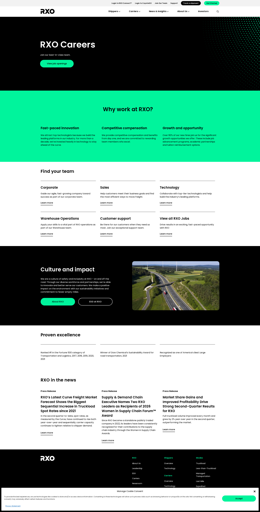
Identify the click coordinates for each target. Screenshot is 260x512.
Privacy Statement (12, 506)
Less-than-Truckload (206, 468)
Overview (168, 463)
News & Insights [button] (157, 11)
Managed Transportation (203, 475)
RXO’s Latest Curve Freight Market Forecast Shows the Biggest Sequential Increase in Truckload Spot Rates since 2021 (69, 404)
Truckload (200, 463)
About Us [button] (182, 11)
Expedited (200, 486)
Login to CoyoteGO (143, 3)
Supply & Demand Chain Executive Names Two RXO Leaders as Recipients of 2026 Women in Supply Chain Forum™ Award (129, 406)
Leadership (137, 468)
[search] (217, 11)
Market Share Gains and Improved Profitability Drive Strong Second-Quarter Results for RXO (189, 404)
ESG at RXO (95, 301)
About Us (136, 463)
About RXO (58, 301)
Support (174, 3)
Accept (239, 498)
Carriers (135, 478)
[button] (254, 491)
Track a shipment (191, 3)
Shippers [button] (113, 11)
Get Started (211, 3)
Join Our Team (161, 3)
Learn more (47, 202)
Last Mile (200, 481)
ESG (134, 473)
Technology (169, 468)
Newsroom (137, 483)
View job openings (57, 63)
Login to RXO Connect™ (122, 3)
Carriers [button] (133, 11)
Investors (203, 11)
